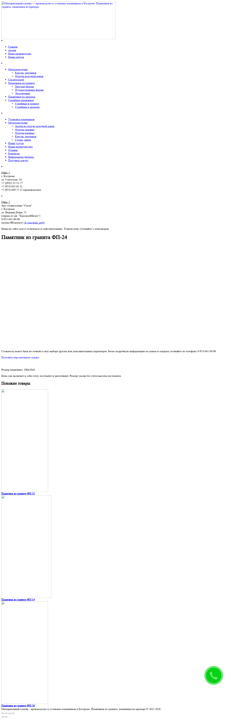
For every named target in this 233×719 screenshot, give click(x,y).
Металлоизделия (17, 69)
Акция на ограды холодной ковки (34, 126)
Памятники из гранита (21, 83)
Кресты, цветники (25, 72)
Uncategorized (16, 79)
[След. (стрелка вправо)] (6, 716)
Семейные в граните (27, 103)
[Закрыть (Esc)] (2, 713)
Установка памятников (21, 119)
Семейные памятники (21, 100)
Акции (12, 50)
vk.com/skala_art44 (34, 222)
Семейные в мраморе (27, 107)
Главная (12, 46)
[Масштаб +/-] (13, 713)
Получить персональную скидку (20, 357)
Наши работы (16, 57)
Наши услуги (16, 143)
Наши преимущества (20, 146)
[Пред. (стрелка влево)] (2, 716)
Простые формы (24, 86)
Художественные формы (29, 89)
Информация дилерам (21, 157)
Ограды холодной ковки (29, 76)
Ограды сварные (24, 129)
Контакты (14, 153)
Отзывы (13, 150)
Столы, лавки (23, 139)
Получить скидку (18, 160)
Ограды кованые (24, 133)
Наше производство (19, 53)
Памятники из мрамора (21, 96)
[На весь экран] (9, 713)
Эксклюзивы (22, 93)
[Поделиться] (6, 713)
